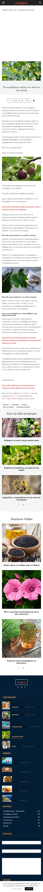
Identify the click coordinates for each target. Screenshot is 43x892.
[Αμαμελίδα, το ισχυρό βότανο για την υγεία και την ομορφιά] (21, 484)
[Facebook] (18, 687)
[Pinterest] (25, 687)
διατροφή (15, 405)
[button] (3, 2)
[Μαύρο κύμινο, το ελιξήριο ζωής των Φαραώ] (21, 542)
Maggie (22, 707)
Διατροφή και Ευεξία (26, 10)
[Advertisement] (21, 36)
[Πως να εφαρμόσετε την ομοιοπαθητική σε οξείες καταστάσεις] (6, 705)
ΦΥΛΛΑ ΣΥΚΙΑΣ (8, 407)
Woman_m (14, 396)
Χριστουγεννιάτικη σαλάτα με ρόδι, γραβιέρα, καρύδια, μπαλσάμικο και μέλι (27, 778)
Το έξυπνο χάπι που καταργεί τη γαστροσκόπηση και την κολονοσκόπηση (26, 723)
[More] (34, 101)
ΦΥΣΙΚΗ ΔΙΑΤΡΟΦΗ (23, 407)
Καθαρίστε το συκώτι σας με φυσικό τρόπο (21, 440)
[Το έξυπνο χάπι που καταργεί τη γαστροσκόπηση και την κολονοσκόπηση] (6, 725)
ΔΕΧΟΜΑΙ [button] (29, 889)
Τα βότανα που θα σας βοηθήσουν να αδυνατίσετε (21, 662)
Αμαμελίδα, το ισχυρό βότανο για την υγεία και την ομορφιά (21, 498)
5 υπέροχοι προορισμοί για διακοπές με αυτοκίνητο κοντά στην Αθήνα (25, 759)
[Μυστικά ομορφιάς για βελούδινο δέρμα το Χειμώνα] (6, 745)
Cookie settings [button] (16, 889)
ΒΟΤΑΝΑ (6, 405)
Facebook (26, 393)
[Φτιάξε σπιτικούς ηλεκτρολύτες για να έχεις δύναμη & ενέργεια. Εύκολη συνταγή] (7, 789)
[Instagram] (21, 687)
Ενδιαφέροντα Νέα (17, 726)
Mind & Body (13, 10)
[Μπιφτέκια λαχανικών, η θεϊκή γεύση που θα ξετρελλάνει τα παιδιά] (7, 769)
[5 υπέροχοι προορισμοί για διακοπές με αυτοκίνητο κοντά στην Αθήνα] (7, 760)
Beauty (14, 746)
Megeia (16, 791)
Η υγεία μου (15, 707)
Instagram (8, 398)
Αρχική (5, 10)
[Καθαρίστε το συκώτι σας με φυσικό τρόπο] (21, 427)
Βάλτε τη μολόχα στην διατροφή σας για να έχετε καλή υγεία (21, 613)
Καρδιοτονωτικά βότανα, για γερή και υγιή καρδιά (21, 469)
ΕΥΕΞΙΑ (24, 405)
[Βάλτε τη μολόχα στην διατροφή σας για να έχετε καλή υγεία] (21, 589)
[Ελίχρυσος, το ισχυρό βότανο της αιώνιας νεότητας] (7, 798)
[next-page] (23, 504)
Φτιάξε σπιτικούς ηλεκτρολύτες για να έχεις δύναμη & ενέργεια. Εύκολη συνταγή (26, 787)
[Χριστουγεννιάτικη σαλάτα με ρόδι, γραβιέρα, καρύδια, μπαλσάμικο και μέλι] (7, 779)
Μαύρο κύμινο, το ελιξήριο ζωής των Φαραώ (21, 565)
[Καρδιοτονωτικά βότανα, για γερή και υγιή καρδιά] (21, 455)
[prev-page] (19, 504)
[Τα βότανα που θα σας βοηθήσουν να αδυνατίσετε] (21, 638)
